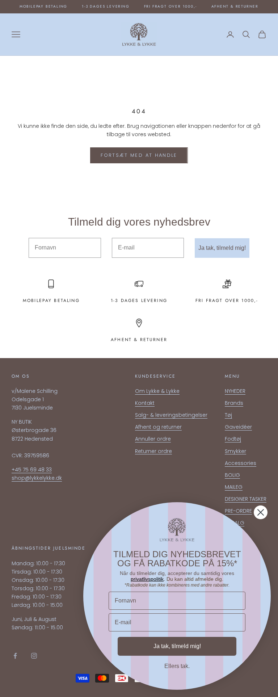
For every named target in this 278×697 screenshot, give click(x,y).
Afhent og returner (158, 427)
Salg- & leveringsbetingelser (171, 415)
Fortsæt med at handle (139, 155)
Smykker (235, 451)
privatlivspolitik (147, 579)
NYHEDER (235, 391)
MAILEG (234, 487)
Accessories (240, 463)
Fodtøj (233, 438)
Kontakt (145, 403)
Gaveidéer (238, 427)
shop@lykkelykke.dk (37, 478)
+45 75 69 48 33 (32, 469)
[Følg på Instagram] (34, 655)
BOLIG (232, 475)
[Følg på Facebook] (15, 655)
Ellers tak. (177, 666)
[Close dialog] (260, 512)
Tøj (228, 415)
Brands (234, 403)
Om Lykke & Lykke (157, 391)
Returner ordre (153, 451)
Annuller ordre (153, 438)
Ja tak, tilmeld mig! (222, 248)
